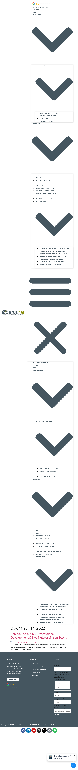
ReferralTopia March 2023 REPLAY (51, 259)
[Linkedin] (28, 730)
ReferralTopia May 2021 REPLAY (50, 264)
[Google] (49, 730)
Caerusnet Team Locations (49, 113)
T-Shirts (35, 10)
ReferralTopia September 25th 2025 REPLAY (55, 248)
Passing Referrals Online (45, 188)
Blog (34, 12)
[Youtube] (33, 730)
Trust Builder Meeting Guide (46, 191)
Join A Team (44, 118)
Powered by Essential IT (53, 725)
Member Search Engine (48, 116)
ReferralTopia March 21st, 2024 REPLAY (53, 254)
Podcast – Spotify (42, 183)
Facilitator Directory (48, 121)
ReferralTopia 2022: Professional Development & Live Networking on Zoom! (38, 635)
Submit (57, 715)
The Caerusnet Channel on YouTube (48, 196)
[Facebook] (23, 730)
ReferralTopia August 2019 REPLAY (52, 267)
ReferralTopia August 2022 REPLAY (52, 262)
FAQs (38, 175)
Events (38, 178)
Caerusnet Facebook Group (46, 193)
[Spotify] (54, 730)
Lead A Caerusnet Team (40, 7)
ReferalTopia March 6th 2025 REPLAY (53, 251)
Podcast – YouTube (43, 180)
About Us (39, 185)
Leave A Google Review (44, 199)
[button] (50, 315)
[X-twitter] (44, 730)
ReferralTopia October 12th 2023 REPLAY (54, 256)
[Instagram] (39, 730)
